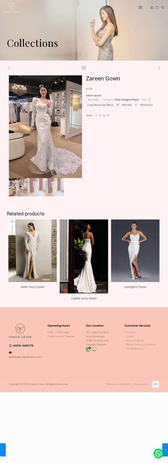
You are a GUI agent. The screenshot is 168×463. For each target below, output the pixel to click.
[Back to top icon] (155, 384)
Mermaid (127, 105)
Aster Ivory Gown (32, 287)
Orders (130, 336)
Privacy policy (141, 384)
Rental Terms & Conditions (141, 344)
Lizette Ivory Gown (83, 298)
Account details (135, 340)
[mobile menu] (140, 7)
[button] (158, 453)
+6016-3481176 (22, 345)
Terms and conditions (118, 384)
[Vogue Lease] (11, 7)
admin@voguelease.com (25, 357)
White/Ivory (146, 105)
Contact (131, 332)
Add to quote (93, 95)
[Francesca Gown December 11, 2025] (3, 449)
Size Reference (134, 348)
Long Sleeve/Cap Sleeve (100, 105)
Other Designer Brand (126, 99)
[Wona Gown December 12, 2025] (165, 449)
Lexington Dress (135, 287)
